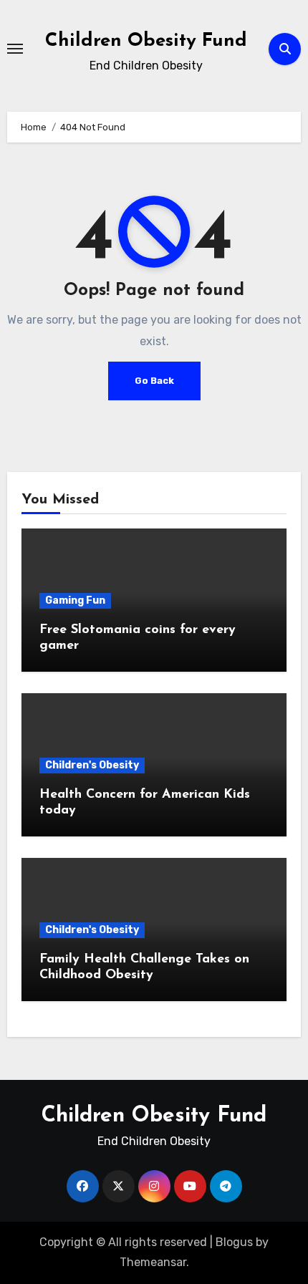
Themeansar (153, 1262)
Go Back (154, 380)
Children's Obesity (92, 765)
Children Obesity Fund (146, 41)
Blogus (234, 1242)
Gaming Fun (75, 600)
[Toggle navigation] (15, 49)
